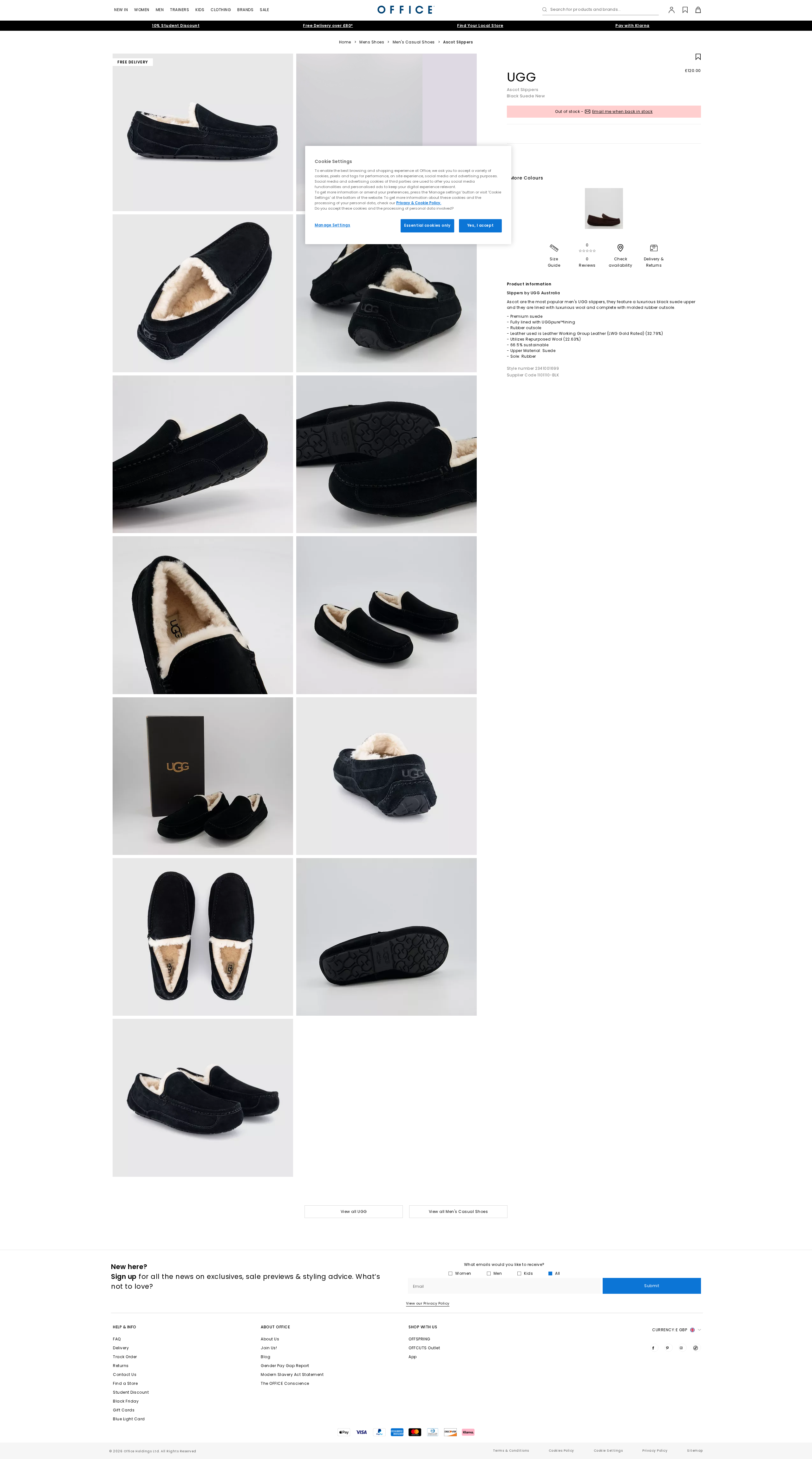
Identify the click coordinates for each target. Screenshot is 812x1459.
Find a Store (125, 1383)
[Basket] (694, 10)
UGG (521, 77)
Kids (199, 9)
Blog (265, 1356)
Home (345, 42)
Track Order (125, 1356)
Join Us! (269, 1348)
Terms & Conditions (511, 1450)
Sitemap (695, 1450)
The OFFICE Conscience (285, 1383)
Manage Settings (332, 225)
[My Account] (668, 10)
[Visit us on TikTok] (697, 1348)
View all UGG (354, 1211)
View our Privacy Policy (427, 1303)
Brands (245, 9)
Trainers (179, 9)
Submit (651, 1285)
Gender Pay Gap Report (285, 1365)
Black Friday (126, 1401)
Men (160, 9)
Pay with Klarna (632, 25)
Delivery (121, 1348)
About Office (275, 1327)
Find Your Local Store (480, 25)
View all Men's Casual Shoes (458, 1211)
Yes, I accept (480, 225)
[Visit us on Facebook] (654, 1348)
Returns (121, 1365)
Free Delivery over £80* (328, 25)
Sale (264, 9)
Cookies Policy (561, 1450)
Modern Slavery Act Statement (292, 1374)
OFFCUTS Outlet (424, 1348)
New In (121, 9)
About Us (270, 1339)
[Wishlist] (681, 10)
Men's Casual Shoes (414, 42)
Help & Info (124, 1327)
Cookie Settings (608, 1450)
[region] (408, 195)
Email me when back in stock (622, 111)
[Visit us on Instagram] (682, 1348)
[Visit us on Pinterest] (669, 1348)
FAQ (117, 1339)
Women (141, 9)
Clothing (221, 9)
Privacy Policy (654, 1450)
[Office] (406, 10)
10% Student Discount (176, 25)
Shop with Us (423, 1327)
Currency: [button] (669, 1329)
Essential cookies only (427, 225)
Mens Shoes (371, 42)
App (413, 1356)
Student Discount (131, 1392)
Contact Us (124, 1374)
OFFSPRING (419, 1339)
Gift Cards (123, 1410)
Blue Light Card (129, 1419)
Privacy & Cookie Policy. (418, 202)
